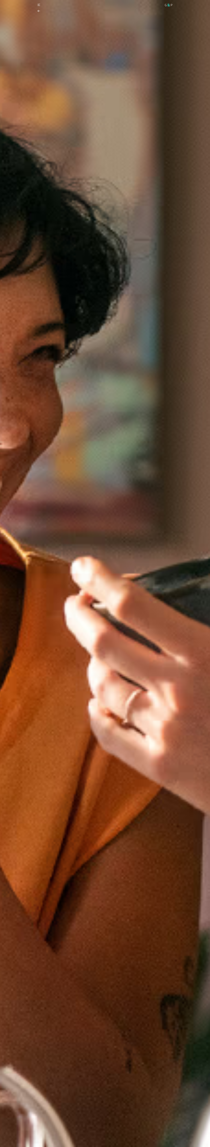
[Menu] (39, 5)
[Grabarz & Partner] (168, 5)
